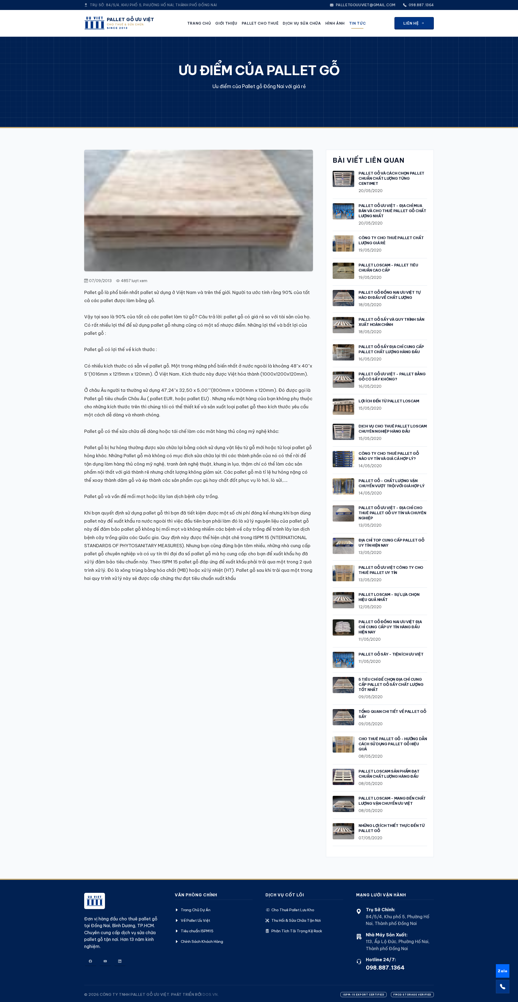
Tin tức (357, 23)
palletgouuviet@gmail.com (365, 5)
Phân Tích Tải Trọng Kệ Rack (296, 930)
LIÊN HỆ (411, 23)
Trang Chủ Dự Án (195, 909)
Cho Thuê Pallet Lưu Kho (292, 909)
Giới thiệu (226, 23)
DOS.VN (210, 994)
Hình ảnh (335, 23)
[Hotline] (502, 986)
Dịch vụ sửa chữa (302, 23)
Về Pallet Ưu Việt (195, 920)
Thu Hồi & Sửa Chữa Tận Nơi (296, 920)
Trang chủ (199, 23)
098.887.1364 (421, 5)
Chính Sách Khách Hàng (202, 941)
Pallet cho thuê (260, 23)
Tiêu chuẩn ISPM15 (197, 930)
